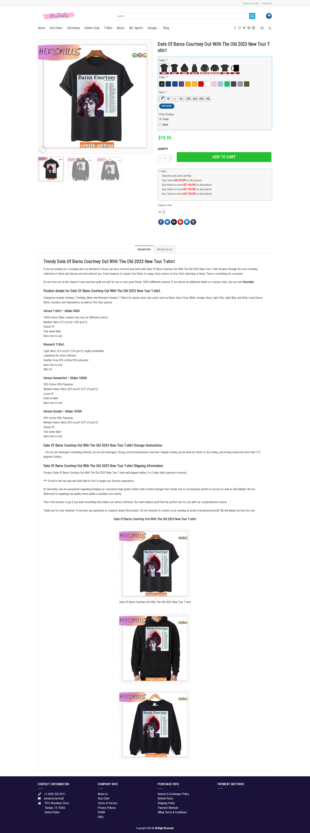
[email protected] (209, 510)
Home (41, 28)
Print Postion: (166, 114)
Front (166, 119)
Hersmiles (248, 282)
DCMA (101, 812)
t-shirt (169, 205)
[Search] (252, 16)
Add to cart (224, 157)
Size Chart (56, 28)
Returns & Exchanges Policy (173, 794)
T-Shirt (108, 28)
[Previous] (44, 96)
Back (165, 124)
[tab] (144, 249)
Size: (163, 92)
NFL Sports (136, 28)
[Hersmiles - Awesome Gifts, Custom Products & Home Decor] (74, 16)
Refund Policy (164, 249)
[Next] (145, 96)
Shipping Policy (166, 803)
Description (144, 249)
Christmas (73, 28)
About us (103, 794)
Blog (166, 28)
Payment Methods (168, 807)
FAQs (101, 817)
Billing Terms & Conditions (172, 812)
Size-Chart (104, 798)
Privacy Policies (107, 807)
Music (121, 28)
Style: (163, 60)
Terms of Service (107, 803)
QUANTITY (163, 149)
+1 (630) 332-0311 (54, 794)
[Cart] (269, 16)
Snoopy (151, 28)
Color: (163, 77)
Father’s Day (91, 28)
